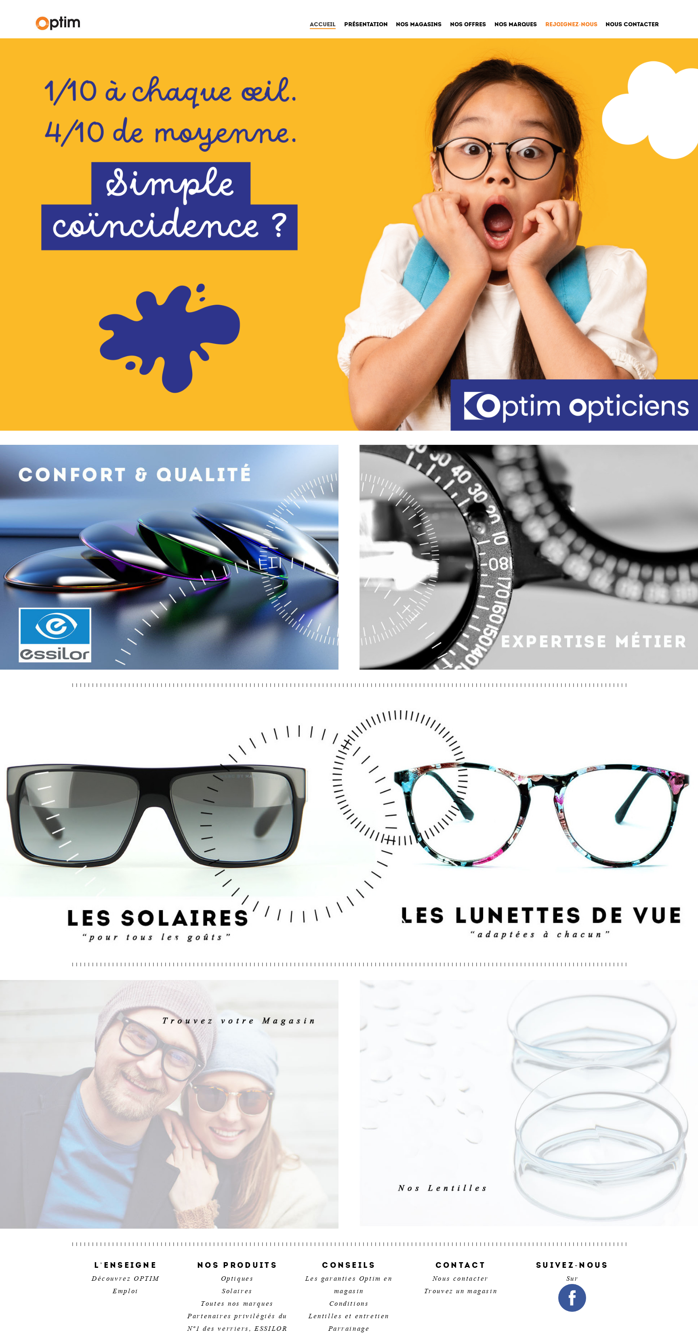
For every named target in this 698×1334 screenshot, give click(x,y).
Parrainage (349, 1327)
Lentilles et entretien (349, 1315)
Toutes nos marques (237, 1302)
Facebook (572, 1298)
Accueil (323, 25)
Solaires (237, 1290)
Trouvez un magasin (461, 1290)
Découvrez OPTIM (126, 1277)
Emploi (126, 1290)
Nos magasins (419, 24)
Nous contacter (632, 24)
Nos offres (468, 24)
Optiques (237, 1277)
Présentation (366, 24)
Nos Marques (515, 24)
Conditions (349, 1302)
